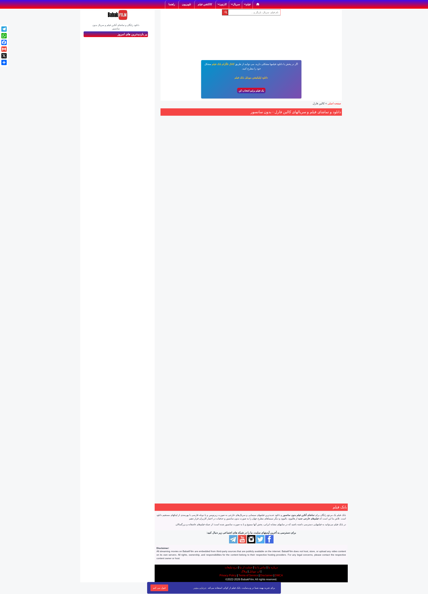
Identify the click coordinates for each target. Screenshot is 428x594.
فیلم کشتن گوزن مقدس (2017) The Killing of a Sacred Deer (274, 291)
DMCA (279, 575)
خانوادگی (187, 442)
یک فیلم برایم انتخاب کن (251, 90)
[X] (4, 55)
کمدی (221, 324)
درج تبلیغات (231, 567)
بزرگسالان (280, 207)
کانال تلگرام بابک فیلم (223, 64)
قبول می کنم (159, 587)
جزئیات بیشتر (199, 587)
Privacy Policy (228, 575)
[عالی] (269, 187)
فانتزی (178, 442)
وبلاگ (244, 571)
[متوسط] (277, 187)
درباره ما (273, 567)
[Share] (4, 62)
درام (330, 211)
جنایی (271, 207)
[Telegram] (4, 29)
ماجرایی (169, 442)
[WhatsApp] (4, 35)
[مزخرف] (284, 187)
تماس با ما (260, 567)
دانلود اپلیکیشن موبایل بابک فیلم (251, 77)
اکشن (189, 321)
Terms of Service (248, 575)
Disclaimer (266, 575)
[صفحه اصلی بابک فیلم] (258, 4)
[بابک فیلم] (118, 15)
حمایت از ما (245, 567)
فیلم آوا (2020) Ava (321, 287)
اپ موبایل (254, 571)
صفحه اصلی (334, 103)
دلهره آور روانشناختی (280, 211)
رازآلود (265, 211)
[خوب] (273, 187)
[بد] (280, 187)
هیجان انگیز (285, 215)
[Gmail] (4, 49)
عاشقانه (322, 211)
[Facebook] (4, 42)
